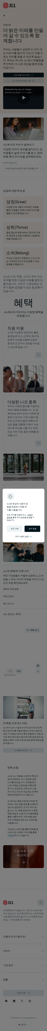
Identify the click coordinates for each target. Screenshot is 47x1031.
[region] (23, 515)
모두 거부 (15, 528)
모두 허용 (32, 528)
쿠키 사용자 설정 (23, 536)
